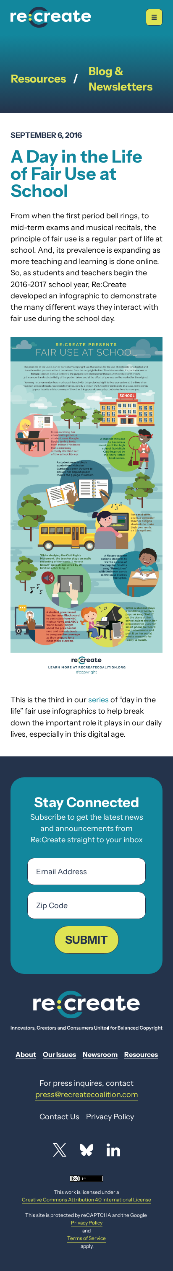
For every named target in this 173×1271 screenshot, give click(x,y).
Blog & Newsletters (120, 78)
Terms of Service (86, 1238)
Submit (86, 940)
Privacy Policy (86, 1222)
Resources (38, 78)
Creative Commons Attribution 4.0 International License (86, 1199)
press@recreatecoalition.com (86, 1094)
